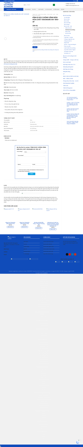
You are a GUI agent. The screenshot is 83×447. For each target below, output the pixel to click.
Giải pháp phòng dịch (68, 67)
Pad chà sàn (44, 373)
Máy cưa (44, 415)
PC (44, 438)
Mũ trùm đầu (68, 33)
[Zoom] (5, 39)
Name (19, 164)
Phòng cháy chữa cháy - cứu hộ (70, 81)
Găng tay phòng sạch (44, 344)
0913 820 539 (11, 252)
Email (34, 164)
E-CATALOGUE (48, 9)
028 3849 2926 (12, 249)
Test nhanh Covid (44, 428)
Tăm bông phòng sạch (44, 353)
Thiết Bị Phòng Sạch (67, 88)
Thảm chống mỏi (44, 375)
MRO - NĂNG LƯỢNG (68, 78)
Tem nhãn (44, 370)
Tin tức (34, 9)
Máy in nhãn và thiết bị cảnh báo (71, 76)
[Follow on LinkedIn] (72, 254)
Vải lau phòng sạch (44, 361)
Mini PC (43, 436)
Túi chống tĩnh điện (44, 359)
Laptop (44, 434)
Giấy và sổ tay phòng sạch (44, 350)
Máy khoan (44, 417)
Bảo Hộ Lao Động (67, 15)
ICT (64, 74)
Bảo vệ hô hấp (67, 22)
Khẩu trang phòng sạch (44, 352)
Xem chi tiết (10, 226)
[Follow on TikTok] (67, 254)
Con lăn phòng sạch (43, 342)
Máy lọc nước (44, 401)
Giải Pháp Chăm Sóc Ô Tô (69, 64)
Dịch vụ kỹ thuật (67, 62)
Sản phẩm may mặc (68, 51)
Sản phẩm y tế (67, 53)
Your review (21, 155)
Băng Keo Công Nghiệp (44, 379)
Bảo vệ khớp (66, 24)
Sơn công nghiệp (44, 403)
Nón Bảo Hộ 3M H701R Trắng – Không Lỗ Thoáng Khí (38, 223)
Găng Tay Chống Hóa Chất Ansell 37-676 (24, 223)
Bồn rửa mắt (67, 35)
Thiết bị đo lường (44, 372)
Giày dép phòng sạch (44, 348)
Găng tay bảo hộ (68, 41)
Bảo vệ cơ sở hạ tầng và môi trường (69, 56)
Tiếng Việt (75, 0)
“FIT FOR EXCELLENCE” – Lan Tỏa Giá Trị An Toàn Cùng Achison (72, 98)
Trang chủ (35, 14)
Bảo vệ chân (67, 19)
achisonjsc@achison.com (13, 254)
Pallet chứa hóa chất (43, 407)
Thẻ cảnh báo (44, 335)
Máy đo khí (66, 42)
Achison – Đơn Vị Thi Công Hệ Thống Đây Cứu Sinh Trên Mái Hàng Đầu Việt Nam (73, 104)
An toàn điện (67, 17)
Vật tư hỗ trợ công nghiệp (69, 90)
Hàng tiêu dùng (66, 71)
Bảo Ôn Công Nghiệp (43, 395)
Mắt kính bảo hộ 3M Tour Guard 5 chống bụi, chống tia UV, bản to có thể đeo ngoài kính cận (53, 224)
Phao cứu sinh (67, 46)
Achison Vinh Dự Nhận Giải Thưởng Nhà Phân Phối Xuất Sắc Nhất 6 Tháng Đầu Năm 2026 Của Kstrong (73, 116)
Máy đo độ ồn (44, 317)
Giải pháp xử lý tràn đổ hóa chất (44, 399)
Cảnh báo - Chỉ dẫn (68, 37)
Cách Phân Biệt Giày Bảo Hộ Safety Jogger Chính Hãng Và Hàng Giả (72, 122)
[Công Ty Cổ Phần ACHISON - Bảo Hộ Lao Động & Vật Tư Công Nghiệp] (12, 5)
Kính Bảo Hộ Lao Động (70, 29)
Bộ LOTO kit (44, 332)
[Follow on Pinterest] (70, 254)
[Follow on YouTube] (75, 254)
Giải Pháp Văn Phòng (68, 69)
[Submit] (54, 5)
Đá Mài (43, 383)
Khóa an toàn (44, 333)
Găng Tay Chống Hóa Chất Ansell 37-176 (10, 223)
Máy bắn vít (43, 413)
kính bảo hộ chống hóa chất (10, 64)
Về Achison (28, 9)
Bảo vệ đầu (66, 21)
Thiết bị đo (65, 85)
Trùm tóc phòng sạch (44, 357)
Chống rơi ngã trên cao (69, 39)
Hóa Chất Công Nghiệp (44, 385)
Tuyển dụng (56, 9)
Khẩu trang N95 (44, 426)
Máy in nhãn (44, 377)
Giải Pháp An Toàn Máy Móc (44, 397)
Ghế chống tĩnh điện (44, 346)
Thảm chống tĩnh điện (44, 355)
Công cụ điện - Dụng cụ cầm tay (70, 60)
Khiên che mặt (68, 28)
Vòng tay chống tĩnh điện (43, 363)
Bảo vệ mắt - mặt (68, 26)
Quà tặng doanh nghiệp (68, 83)
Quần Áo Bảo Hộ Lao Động (69, 48)
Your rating (20, 151)
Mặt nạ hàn (67, 31)
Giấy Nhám (44, 387)
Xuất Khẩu (41, 9)
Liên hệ (62, 9)
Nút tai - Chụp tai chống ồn (70, 44)
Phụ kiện (44, 389)
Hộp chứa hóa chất (44, 323)
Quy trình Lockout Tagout (69, 49)
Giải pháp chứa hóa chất (42, 320)
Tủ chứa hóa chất (44, 325)
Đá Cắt (43, 381)
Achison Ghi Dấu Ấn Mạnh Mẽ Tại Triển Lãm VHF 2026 (73, 110)
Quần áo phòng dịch (43, 424)
